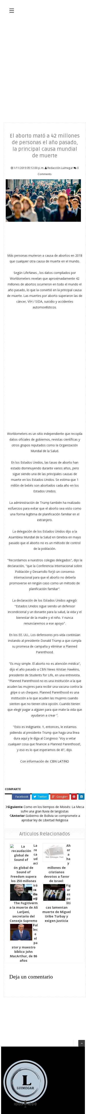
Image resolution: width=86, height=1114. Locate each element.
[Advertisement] (43, 67)
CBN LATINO (59, 761)
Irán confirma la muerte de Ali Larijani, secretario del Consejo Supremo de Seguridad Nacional (23, 907)
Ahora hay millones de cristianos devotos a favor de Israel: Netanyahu (57, 865)
